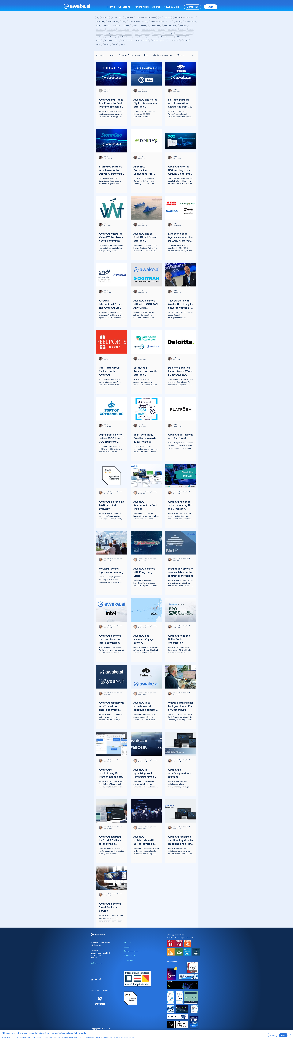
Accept (283, 1035)
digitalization (105, 17)
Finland (135, 25)
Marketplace (179, 33)
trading (98, 44)
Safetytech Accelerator (183, 37)
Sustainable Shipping (173, 40)
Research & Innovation (167, 37)
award (98, 25)
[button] (124, 7)
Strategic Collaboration (142, 40)
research (154, 37)
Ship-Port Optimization (111, 40)
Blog (146, 55)
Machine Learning (113, 21)
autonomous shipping (148, 29)
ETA (160, 17)
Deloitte (191, 29)
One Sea (98, 37)
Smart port (168, 17)
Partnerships (100, 21)
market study (168, 33)
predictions (162, 21)
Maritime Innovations (162, 55)
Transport (106, 44)
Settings (272, 1035)
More (179, 55)
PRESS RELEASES (139, 163)
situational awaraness (127, 40)
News (111, 55)
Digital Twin (116, 25)
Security (98, 40)
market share (157, 33)
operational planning (110, 37)
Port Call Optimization (125, 37)
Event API (119, 33)
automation (135, 29)
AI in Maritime (100, 29)
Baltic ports (107, 25)
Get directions (96, 963)
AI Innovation (111, 29)
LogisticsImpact (146, 33)
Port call (188, 17)
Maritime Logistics (117, 17)
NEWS (101, 96)
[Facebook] (100, 979)
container (182, 29)
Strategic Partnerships (170, 25)
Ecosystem (110, 33)
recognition (138, 37)
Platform (153, 21)
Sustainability (183, 25)
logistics (143, 25)
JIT (194, 17)
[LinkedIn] (91, 979)
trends (115, 44)
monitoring (189, 33)
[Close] (290, 1035)
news (123, 21)
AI (97, 17)
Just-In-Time (129, 17)
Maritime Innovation (190, 21)
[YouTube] (96, 979)
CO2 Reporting (172, 29)
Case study (161, 29)
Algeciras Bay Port (124, 29)
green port (178, 21)
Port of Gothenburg (155, 25)
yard (122, 44)
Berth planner (178, 17)
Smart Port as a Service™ (135, 21)
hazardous (128, 33)
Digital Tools (99, 33)
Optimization (140, 17)
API (146, 21)
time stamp (186, 40)
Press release (152, 17)
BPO (170, 21)
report (146, 37)
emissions (126, 25)
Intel (136, 33)
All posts (100, 55)
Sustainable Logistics (158, 40)
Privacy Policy (129, 1037)
